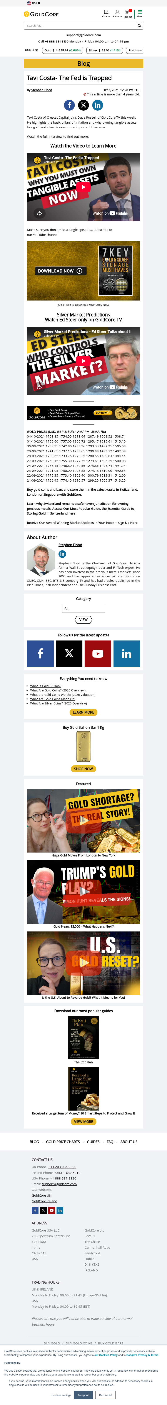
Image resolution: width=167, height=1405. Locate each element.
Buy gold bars (110, 1343)
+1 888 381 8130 (57, 41)
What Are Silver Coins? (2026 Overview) (58, 703)
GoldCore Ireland (44, 1201)
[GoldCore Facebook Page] (40, 653)
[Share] (69, 105)
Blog (34, 1141)
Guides (93, 1141)
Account (117, 16)
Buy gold (52, 1343)
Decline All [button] (105, 1395)
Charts (106, 16)
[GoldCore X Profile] (69, 653)
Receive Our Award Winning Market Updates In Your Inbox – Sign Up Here (82, 522)
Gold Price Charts (63, 1141)
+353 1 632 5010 (67, 1172)
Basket (128, 14)
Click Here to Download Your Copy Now (83, 305)
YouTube (40, 234)
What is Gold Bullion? (45, 686)
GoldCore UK (41, 1195)
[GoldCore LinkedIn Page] (127, 653)
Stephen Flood (41, 90)
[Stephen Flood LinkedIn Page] (62, 554)
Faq (110, 1141)
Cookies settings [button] (61, 1395)
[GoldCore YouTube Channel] (98, 653)
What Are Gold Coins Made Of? (52, 699)
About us (128, 1141)
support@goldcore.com (83, 35)
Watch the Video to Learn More (83, 146)
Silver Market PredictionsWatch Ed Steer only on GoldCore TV (83, 317)
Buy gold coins (79, 1343)
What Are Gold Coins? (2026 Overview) (57, 690)
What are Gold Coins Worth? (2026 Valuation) (62, 695)
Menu (140, 16)
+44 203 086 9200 (62, 1167)
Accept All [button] (83, 1395)
